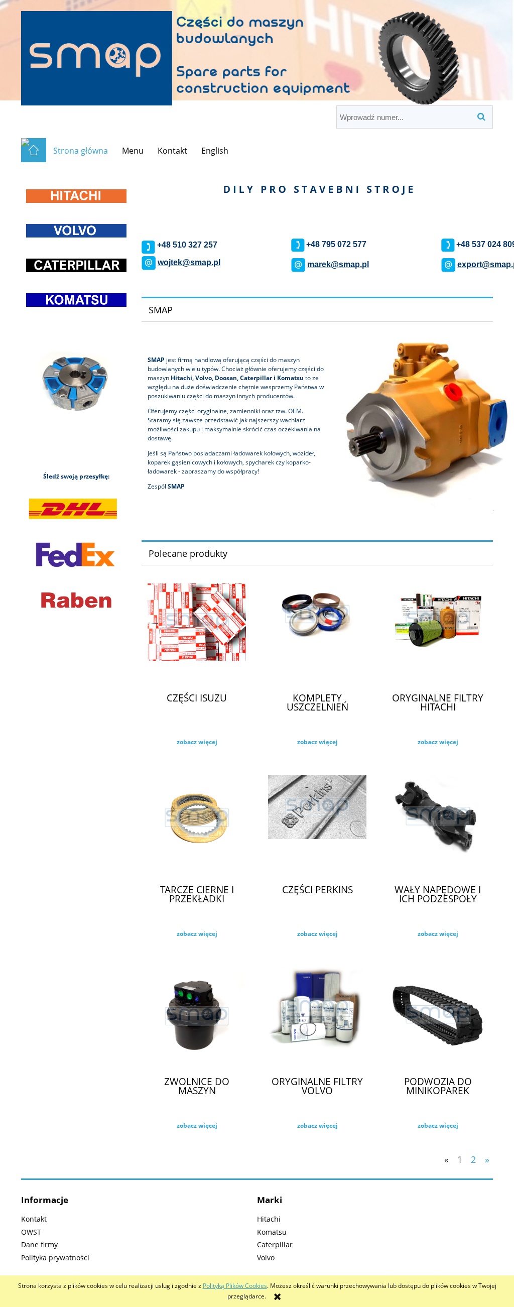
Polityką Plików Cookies (235, 1285)
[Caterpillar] (76, 265)
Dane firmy (39, 1244)
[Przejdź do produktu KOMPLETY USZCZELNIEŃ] (317, 633)
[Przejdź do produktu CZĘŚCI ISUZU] (197, 633)
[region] (76, 389)
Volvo (266, 1257)
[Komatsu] (76, 300)
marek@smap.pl (338, 264)
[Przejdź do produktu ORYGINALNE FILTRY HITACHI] (438, 633)
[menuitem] (80, 150)
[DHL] (73, 509)
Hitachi (269, 1219)
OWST (31, 1232)
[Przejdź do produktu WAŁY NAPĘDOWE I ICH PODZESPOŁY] (438, 825)
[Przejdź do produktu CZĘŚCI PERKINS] (317, 825)
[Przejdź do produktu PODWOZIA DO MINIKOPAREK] (438, 1017)
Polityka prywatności (55, 1257)
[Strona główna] (257, 53)
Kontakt (34, 1219)
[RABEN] (76, 599)
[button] (197, 742)
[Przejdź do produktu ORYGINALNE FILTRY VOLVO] (317, 1017)
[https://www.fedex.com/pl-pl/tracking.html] (75, 554)
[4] (76, 389)
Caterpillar (275, 1244)
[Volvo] (76, 230)
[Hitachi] (76, 195)
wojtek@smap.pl (189, 262)
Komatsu (272, 1232)
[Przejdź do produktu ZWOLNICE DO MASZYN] (197, 1017)
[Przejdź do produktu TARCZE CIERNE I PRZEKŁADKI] (197, 825)
